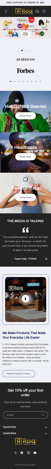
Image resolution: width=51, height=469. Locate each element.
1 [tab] (22, 50)
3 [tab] (29, 50)
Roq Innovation (29, 465)
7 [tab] (36, 81)
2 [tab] (25, 50)
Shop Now (25, 116)
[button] (6, 11)
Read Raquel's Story (18, 373)
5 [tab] (27, 81)
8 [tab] (40, 81)
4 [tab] (23, 81)
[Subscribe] (43, 415)
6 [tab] (31, 81)
